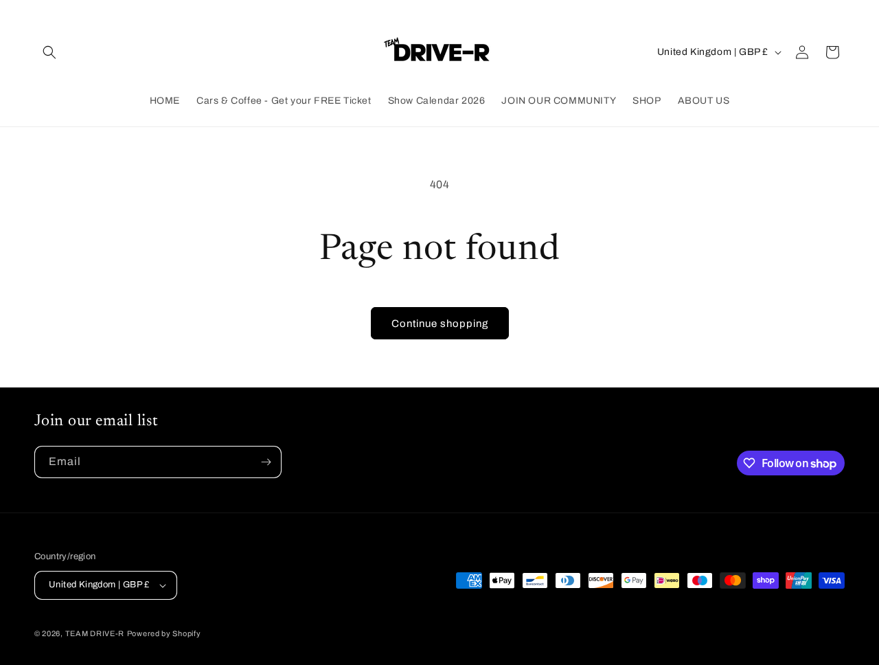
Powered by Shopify (164, 633)
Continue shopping (439, 323)
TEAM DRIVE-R (94, 633)
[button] (49, 52)
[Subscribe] (266, 462)
